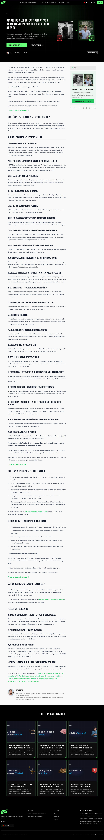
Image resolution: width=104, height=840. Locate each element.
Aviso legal (94, 834)
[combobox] (7, 825)
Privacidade (79, 834)
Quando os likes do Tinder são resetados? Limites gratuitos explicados (91, 813)
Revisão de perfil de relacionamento (28, 2)
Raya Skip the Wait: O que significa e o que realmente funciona (91, 824)
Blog (68, 2)
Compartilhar (91, 53)
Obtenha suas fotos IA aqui (17, 464)
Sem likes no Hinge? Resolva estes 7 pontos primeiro (91, 816)
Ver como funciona (37, 45)
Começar (100, 2)
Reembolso (86, 834)
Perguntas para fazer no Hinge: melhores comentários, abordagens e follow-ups (90, 821)
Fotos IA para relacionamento (48, 2)
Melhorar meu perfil (15, 45)
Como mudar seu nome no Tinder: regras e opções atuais (91, 818)
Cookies (101, 834)
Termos (72, 834)
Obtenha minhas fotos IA (82, 101)
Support (56, 819)
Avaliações (61, 2)
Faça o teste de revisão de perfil (18, 110)
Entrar (93, 2)
